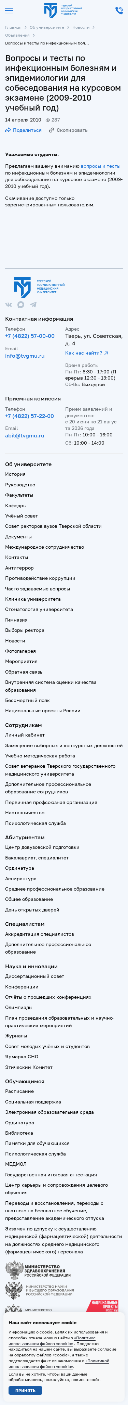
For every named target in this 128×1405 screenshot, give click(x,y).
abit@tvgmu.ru (24, 435)
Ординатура (19, 868)
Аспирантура (21, 878)
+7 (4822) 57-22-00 (29, 415)
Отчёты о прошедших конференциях (48, 997)
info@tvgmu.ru (25, 355)
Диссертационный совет (34, 976)
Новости (80, 27)
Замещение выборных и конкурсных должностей (64, 745)
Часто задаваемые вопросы (37, 588)
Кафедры (16, 505)
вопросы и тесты (100, 166)
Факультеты (19, 495)
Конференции (22, 986)
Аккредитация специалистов (39, 934)
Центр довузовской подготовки (42, 847)
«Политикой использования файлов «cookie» (59, 1363)
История (15, 474)
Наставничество (24, 812)
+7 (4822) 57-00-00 (30, 335)
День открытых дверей (32, 909)
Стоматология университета (39, 609)
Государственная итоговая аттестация (51, 1174)
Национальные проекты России (43, 710)
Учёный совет (21, 516)
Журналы (16, 1035)
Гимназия (16, 620)
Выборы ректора (24, 630)
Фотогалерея (20, 651)
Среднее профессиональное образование (54, 889)
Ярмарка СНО (21, 1056)
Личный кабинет (25, 735)
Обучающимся (24, 1081)
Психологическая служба (35, 823)
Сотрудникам (23, 724)
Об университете (47, 27)
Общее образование (29, 899)
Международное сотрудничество (44, 547)
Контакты (16, 557)
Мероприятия (21, 661)
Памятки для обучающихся (37, 1143)
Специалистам (25, 923)
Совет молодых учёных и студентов (47, 1046)
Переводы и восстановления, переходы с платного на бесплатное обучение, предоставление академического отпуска (54, 1210)
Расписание (19, 1091)
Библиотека (19, 1133)
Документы (18, 536)
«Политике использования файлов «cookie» (52, 1340)
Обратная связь (23, 672)
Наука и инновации (31, 966)
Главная (13, 27)
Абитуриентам (25, 837)
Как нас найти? (83, 353)
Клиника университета (33, 599)
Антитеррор (19, 568)
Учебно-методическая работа (40, 755)
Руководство (20, 484)
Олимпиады (18, 1007)
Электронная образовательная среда (49, 1112)
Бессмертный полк (27, 700)
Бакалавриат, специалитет (37, 857)
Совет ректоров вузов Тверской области (53, 526)
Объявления (17, 35)
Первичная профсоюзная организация (51, 802)
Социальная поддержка (33, 1101)
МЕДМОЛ (16, 1164)
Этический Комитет (29, 1067)
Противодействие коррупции (40, 578)
